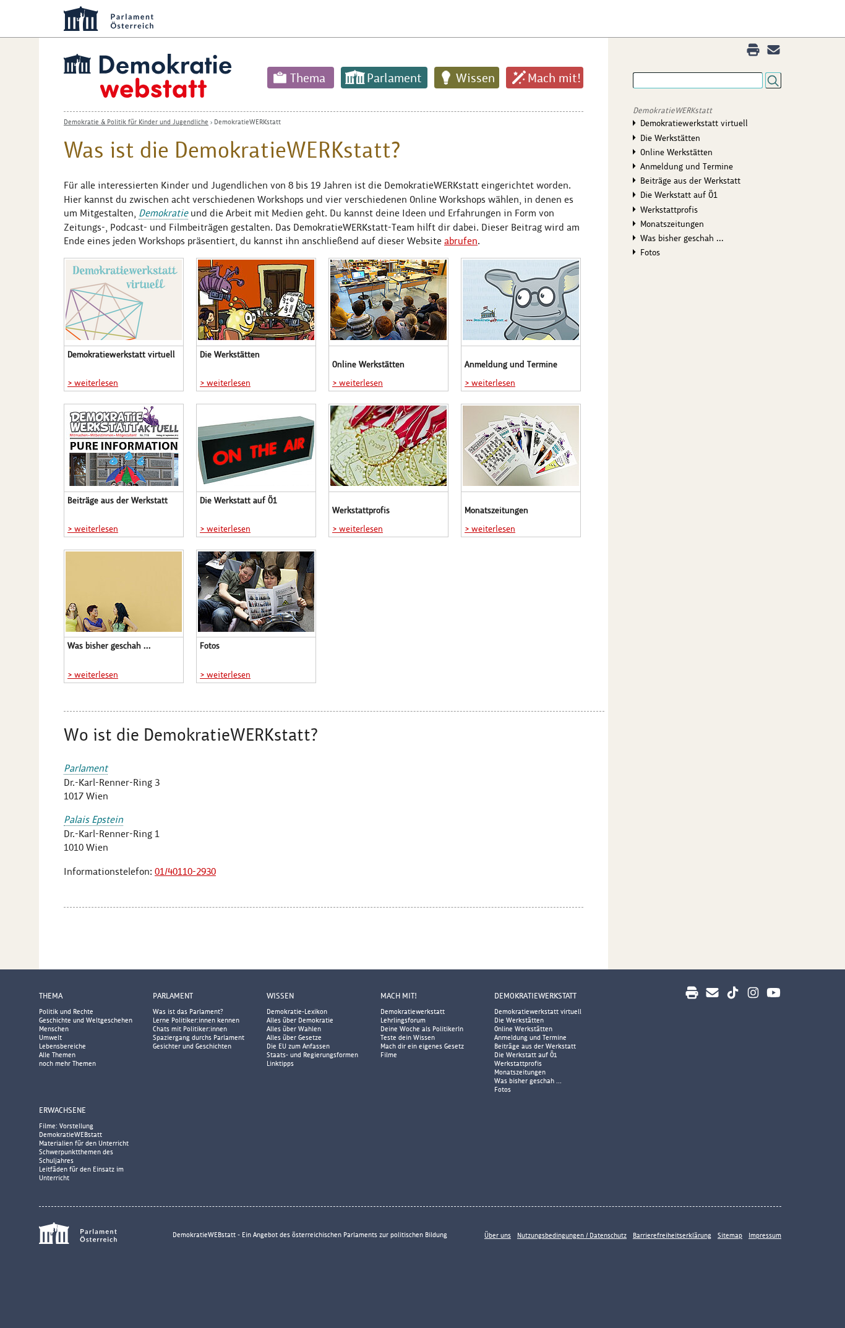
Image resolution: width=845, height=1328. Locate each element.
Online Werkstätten (676, 152)
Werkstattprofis (669, 210)
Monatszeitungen (672, 224)
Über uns (497, 1235)
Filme (388, 1054)
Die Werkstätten (670, 138)
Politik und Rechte (66, 1011)
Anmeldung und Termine (686, 166)
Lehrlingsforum (403, 1020)
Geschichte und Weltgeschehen (85, 1020)
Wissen (475, 78)
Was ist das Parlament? (188, 1011)
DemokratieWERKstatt (247, 122)
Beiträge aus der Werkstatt (690, 180)
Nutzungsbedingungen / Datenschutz (572, 1235)
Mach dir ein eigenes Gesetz (422, 1046)
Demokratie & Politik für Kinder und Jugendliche (136, 122)
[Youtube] (773, 992)
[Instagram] (753, 992)
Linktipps (280, 1063)
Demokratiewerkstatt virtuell (694, 123)
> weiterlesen (92, 383)
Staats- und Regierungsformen (312, 1054)
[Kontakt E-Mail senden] (773, 49)
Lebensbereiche (62, 1046)
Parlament (394, 78)
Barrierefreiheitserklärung (672, 1235)
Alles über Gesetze (294, 1037)
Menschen (54, 1028)
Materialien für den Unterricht (84, 1143)
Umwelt (50, 1037)
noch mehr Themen (67, 1063)
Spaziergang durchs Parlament (198, 1037)
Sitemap (730, 1235)
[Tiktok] (732, 992)
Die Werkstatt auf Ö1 (679, 195)
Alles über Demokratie (300, 1020)
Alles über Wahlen (294, 1028)
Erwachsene (62, 1110)
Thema (307, 78)
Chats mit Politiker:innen (190, 1028)
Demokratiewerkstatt (412, 1011)
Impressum (764, 1235)
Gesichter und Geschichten (192, 1046)
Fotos (650, 252)
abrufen (461, 241)
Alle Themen (57, 1054)
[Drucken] (753, 49)
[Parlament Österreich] (447, 18)
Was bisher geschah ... (682, 238)
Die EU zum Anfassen (298, 1046)
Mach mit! (554, 78)
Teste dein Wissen (407, 1037)
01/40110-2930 (185, 871)
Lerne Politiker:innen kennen (196, 1020)
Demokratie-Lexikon (297, 1011)
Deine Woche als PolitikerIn (421, 1028)
